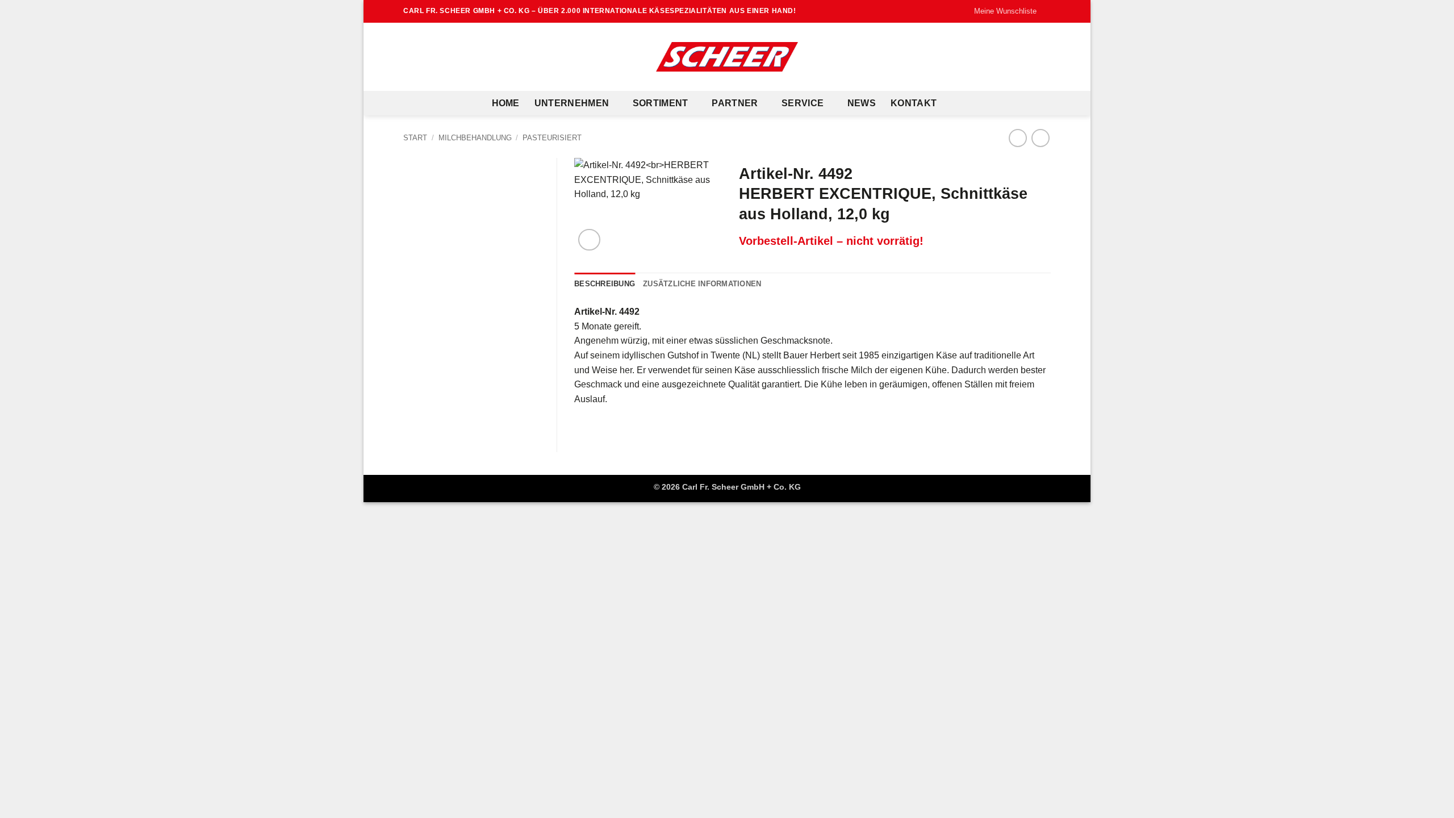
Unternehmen (571, 103)
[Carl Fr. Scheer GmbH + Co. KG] (727, 57)
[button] (589, 240)
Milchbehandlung (475, 137)
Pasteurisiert (552, 137)
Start (415, 137)
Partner (735, 103)
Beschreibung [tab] (604, 283)
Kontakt (914, 103)
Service (803, 103)
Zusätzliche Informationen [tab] (702, 283)
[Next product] (1017, 138)
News (861, 103)
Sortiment (660, 103)
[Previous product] (1040, 138)
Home (506, 103)
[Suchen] (956, 103)
